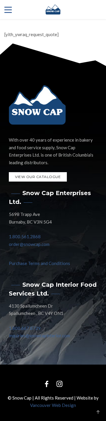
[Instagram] (59, 383)
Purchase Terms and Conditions (39, 263)
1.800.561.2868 (25, 236)
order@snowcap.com (29, 244)
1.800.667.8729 (25, 328)
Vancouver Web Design (53, 405)
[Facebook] (46, 383)
